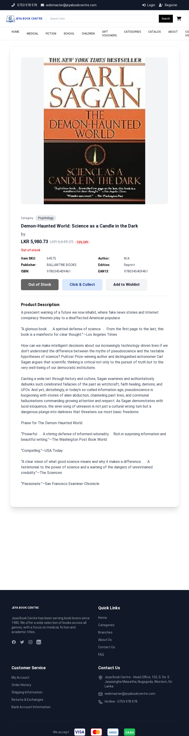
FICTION (51, 33)
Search (166, 18)
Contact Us (106, 647)
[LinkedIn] (38, 642)
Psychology (45, 218)
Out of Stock (39, 284)
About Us (105, 640)
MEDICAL (32, 33)
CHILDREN (88, 33)
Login (151, 5)
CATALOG (154, 31)
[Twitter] (22, 642)
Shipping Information (27, 692)
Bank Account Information (31, 707)
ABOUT (173, 31)
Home (102, 617)
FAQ (101, 654)
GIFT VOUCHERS (109, 33)
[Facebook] (14, 642)
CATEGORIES (132, 31)
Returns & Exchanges (27, 699)
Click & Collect (82, 284)
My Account (20, 677)
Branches (105, 632)
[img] (79, 732)
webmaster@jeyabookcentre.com (71, 5)
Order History (21, 685)
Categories (106, 625)
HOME (15, 31)
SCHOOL (69, 33)
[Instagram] (30, 642)
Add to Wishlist (126, 284)
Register (171, 5)
